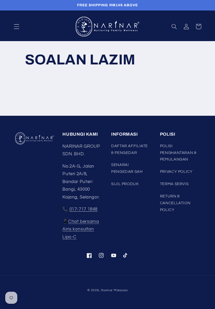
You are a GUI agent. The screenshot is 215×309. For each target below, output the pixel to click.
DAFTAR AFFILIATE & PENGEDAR (129, 149)
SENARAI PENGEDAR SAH (127, 168)
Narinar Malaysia (114, 290)
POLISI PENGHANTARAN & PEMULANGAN (178, 153)
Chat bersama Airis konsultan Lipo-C (80, 229)
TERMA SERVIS (174, 184)
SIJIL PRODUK (125, 184)
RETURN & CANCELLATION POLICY (175, 203)
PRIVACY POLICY (176, 172)
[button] (16, 26)
